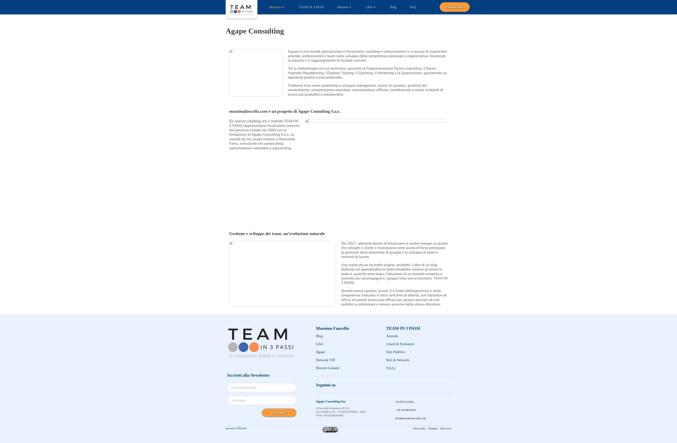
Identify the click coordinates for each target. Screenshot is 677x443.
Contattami (454, 7)
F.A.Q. (390, 368)
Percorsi (342, 7)
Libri (369, 7)
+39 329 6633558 (406, 410)
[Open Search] (431, 7)
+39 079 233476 (404, 401)
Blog (393, 7)
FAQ (413, 7)
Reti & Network (397, 360)
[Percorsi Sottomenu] (350, 7)
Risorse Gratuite (327, 368)
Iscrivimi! (279, 413)
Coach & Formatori (400, 344)
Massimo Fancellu (332, 328)
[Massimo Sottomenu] (283, 7)
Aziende (392, 336)
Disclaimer (432, 428)
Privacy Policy (420, 428)
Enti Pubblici (395, 352)
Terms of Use (445, 428)
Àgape (320, 352)
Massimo (275, 7)
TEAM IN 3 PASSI (311, 7)
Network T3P (325, 360)
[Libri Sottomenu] (374, 7)
